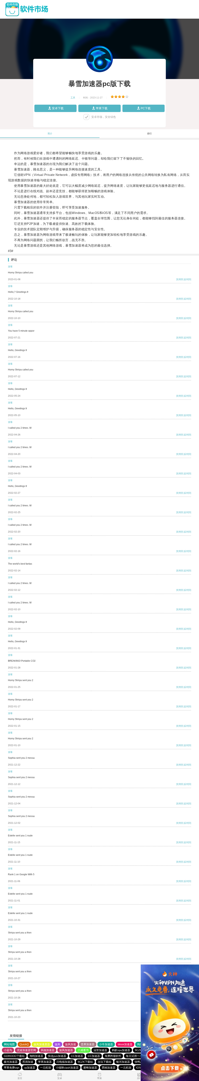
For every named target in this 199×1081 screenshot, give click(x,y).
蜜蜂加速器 (90, 1067)
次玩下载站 (104, 1061)
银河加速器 (123, 1061)
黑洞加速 (27, 1061)
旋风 (57, 1044)
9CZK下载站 (85, 1061)
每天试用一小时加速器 (139, 1056)
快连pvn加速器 (57, 1056)
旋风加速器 (66, 1050)
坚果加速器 (87, 1044)
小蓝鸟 (8, 1050)
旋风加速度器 (42, 1044)
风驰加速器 (47, 1050)
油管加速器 (100, 1050)
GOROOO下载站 (14, 1056)
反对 (186, 279)
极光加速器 (10, 1061)
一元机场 (45, 1067)
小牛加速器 (106, 1044)
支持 (178, 279)
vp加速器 (29, 1067)
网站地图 (9, 1044)
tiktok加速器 (125, 1044)
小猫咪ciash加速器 (67, 1067)
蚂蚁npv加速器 (121, 1050)
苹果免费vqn (11, 1067)
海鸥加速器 (36, 1056)
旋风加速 (70, 1044)
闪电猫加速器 (65, 1061)
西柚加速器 (108, 1067)
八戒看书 (83, 1050)
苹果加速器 (45, 1061)
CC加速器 (77, 1056)
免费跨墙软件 (113, 1056)
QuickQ (24, 1044)
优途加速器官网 (26, 1050)
